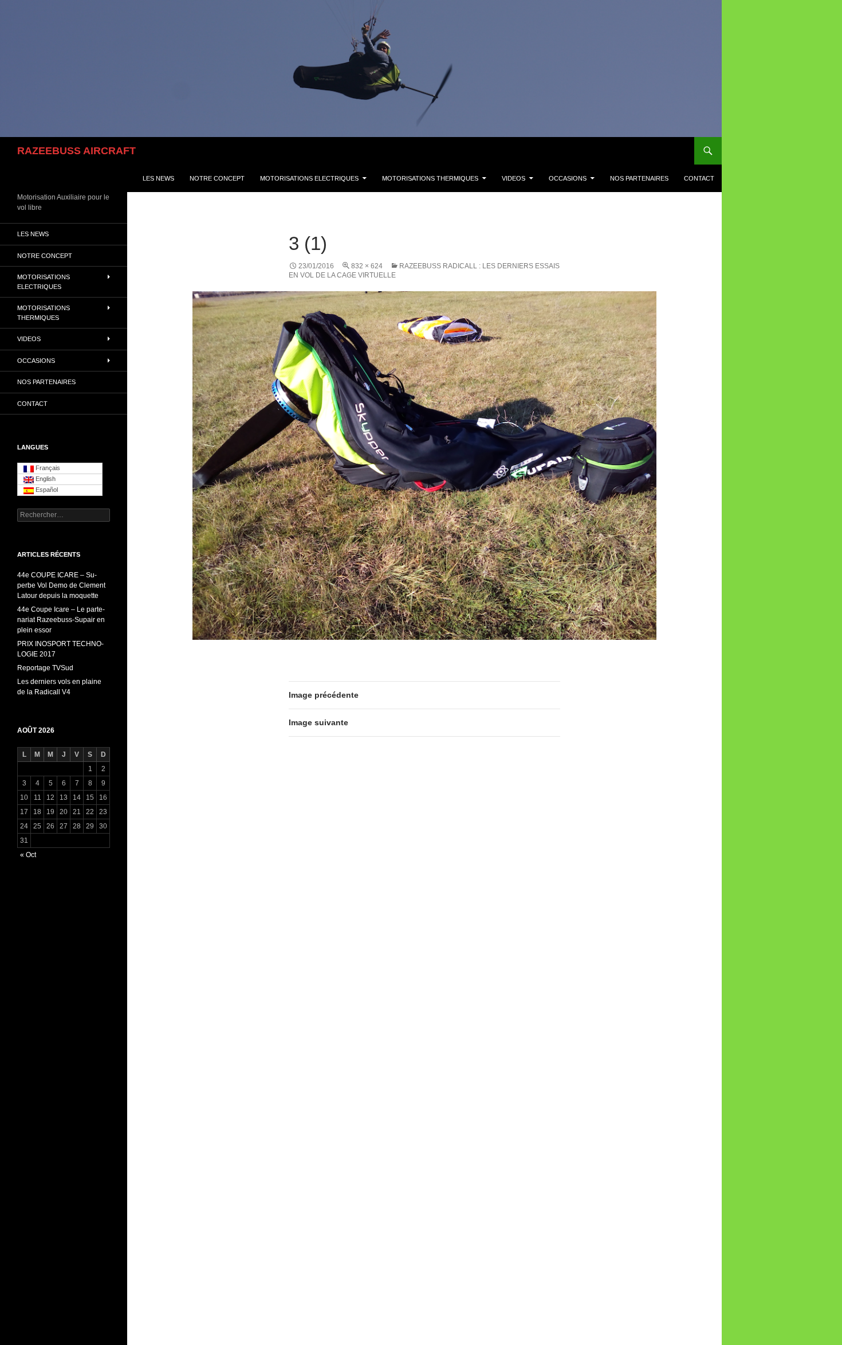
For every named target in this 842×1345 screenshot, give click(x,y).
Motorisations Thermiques (430, 178)
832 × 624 (367, 266)
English (45, 478)
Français (47, 467)
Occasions (568, 178)
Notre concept (217, 178)
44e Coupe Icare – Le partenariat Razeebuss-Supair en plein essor (61, 619)
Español (46, 489)
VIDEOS (513, 178)
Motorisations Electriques (309, 178)
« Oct (28, 855)
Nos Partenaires (639, 178)
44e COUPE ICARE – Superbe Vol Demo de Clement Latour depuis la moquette (61, 585)
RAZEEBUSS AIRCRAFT (76, 151)
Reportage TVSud (45, 668)
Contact (699, 178)
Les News (158, 178)
